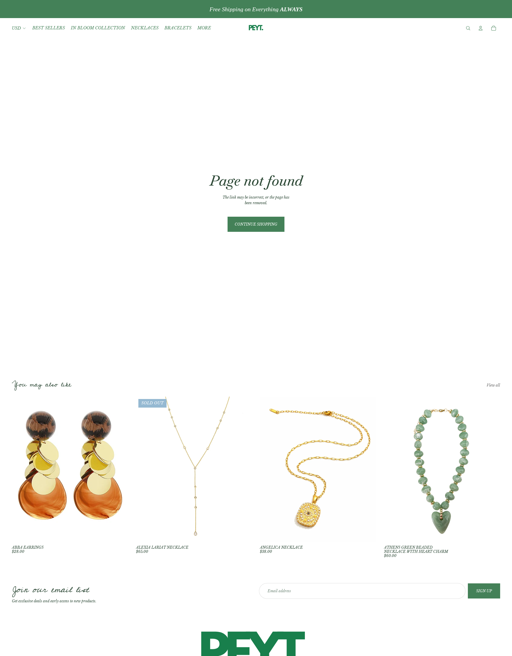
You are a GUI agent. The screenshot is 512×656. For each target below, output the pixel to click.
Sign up (484, 591)
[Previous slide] (145, 469)
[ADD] (119, 533)
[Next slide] (243, 469)
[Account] (480, 28)
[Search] (468, 28)
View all (493, 385)
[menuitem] (204, 28)
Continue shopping (256, 224)
